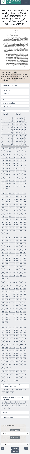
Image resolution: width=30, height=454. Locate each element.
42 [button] (17, 127)
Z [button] (9, 408)
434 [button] (25, 294)
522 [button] (7, 336)
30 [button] (8, 124)
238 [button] (14, 208)
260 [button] (17, 216)
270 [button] (3, 222)
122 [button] (7, 157)
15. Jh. (4, 433)
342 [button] (3, 255)
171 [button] (7, 177)
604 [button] (17, 372)
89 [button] (23, 141)
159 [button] (14, 172)
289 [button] (21, 228)
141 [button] (25, 163)
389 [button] (21, 272)
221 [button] (3, 202)
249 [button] (3, 213)
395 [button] (17, 275)
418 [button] (17, 288)
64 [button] (2, 136)
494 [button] (14, 320)
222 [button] (7, 202)
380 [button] (14, 269)
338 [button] (14, 252)
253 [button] (17, 213)
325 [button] (17, 246)
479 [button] (10, 314)
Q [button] (17, 405)
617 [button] (14, 377)
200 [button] (3, 193)
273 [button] (14, 222)
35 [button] (23, 124)
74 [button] (5, 138)
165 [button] (10, 174)
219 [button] (21, 199)
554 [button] (25, 347)
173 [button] (14, 177)
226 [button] (21, 202)
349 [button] (3, 258)
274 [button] (17, 222)
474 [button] (17, 311)
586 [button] (14, 362)
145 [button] (14, 166)
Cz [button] (9, 402)
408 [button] (7, 285)
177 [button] (3, 180)
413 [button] (25, 285)
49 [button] (11, 130)
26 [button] (23, 121)
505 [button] (21, 327)
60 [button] (17, 133)
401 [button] (7, 282)
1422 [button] (16, 390)
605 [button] (21, 372)
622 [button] (7, 380)
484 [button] (3, 317)
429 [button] (7, 294)
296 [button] (21, 231)
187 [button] (14, 183)
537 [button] (10, 341)
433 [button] (21, 294)
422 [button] (7, 291)
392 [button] (7, 275)
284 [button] (3, 228)
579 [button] (14, 359)
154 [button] (21, 169)
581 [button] (21, 359)
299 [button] (7, 233)
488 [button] (17, 317)
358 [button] (10, 261)
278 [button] (7, 225)
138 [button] (14, 163)
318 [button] (17, 244)
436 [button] (7, 297)
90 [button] (25, 141)
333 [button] (21, 249)
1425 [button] (3, 393)
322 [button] (7, 246)
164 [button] (7, 174)
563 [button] (7, 353)
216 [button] (10, 199)
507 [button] (3, 330)
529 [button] (7, 339)
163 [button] (3, 174)
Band (16, 451)
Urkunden (6, 111)
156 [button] (3, 172)
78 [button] (17, 138)
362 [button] (25, 261)
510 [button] (14, 330)
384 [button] (3, 272)
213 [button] (25, 196)
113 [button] (25, 151)
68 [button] (14, 136)
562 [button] (3, 353)
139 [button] (17, 163)
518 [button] (17, 333)
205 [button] (21, 193)
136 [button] (7, 163)
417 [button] (14, 288)
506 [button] (25, 327)
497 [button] (25, 320)
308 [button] (7, 241)
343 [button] (7, 255)
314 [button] (3, 244)
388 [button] (17, 272)
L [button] (5, 405)
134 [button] (25, 160)
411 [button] (17, 285)
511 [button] (17, 330)
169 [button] (25, 174)
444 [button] (10, 300)
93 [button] (8, 144)
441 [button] (25, 297)
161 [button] (21, 172)
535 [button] (3, 341)
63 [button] (25, 133)
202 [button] (10, 193)
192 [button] (7, 186)
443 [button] (7, 300)
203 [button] (14, 193)
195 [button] (17, 186)
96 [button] (17, 144)
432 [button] (17, 294)
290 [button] (25, 228)
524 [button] (14, 336)
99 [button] (25, 144)
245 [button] (14, 210)
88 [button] (20, 141)
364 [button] (7, 264)
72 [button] (25, 136)
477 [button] (3, 314)
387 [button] (14, 272)
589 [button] (25, 362)
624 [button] (14, 380)
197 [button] (25, 186)
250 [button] (7, 213)
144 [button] (10, 166)
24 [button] (17, 121)
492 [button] (7, 320)
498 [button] (3, 323)
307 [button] (3, 241)
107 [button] (3, 151)
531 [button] (14, 339)
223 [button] (10, 202)
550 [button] (10, 347)
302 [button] (10, 238)
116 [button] (10, 154)
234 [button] (25, 205)
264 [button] (7, 219)
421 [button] (3, 291)
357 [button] (7, 261)
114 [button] (3, 154)
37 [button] (2, 127)
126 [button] (21, 157)
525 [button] (17, 336)
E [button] (14, 402)
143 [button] (7, 166)
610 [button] (14, 375)
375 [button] (21, 267)
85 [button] (11, 141)
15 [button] (17, 118)
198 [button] (3, 189)
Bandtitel (6, 94)
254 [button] (21, 213)
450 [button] (7, 303)
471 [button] (7, 311)
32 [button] (14, 124)
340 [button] (21, 252)
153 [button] (17, 169)
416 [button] (10, 288)
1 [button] (2, 114)
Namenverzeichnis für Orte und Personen (13, 398)
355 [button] (25, 258)
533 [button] (21, 339)
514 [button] (3, 333)
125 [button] (17, 157)
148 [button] (25, 166)
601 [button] (7, 372)
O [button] (12, 405)
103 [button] (14, 149)
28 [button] (2, 124)
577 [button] (7, 359)
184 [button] (3, 183)
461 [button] (21, 305)
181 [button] (17, 180)
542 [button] (3, 344)
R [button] (19, 405)
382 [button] (21, 269)
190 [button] (25, 183)
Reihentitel (6, 90)
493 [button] (10, 320)
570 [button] (7, 356)
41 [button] (14, 127)
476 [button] (25, 311)
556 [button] (7, 350)
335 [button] (3, 252)
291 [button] (3, 231)
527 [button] (25, 336)
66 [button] (8, 136)
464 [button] (7, 308)
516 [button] (10, 333)
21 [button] (8, 121)
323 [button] (10, 246)
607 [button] (3, 375)
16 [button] (20, 118)
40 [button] (11, 127)
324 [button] (14, 246)
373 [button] (14, 267)
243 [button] (7, 210)
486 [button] (10, 317)
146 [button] (17, 166)
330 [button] (10, 249)
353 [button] (17, 258)
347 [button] (21, 255)
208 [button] (7, 196)
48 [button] (8, 130)
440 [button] (21, 297)
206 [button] (25, 193)
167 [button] (17, 174)
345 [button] (14, 255)
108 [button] (7, 151)
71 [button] (23, 136)
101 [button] (7, 149)
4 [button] (8, 114)
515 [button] (7, 333)
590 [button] (3, 364)
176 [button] (25, 177)
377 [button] (3, 269)
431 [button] (14, 294)
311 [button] (17, 241)
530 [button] (10, 339)
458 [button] (10, 305)
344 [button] (10, 255)
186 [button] (10, 183)
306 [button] (25, 238)
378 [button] (7, 269)
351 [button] (10, 258)
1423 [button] (20, 390)
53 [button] (23, 130)
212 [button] (21, 196)
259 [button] (14, 216)
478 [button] (7, 314)
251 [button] (10, 213)
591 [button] (7, 364)
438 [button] (14, 297)
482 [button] (21, 314)
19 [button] (2, 121)
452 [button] (14, 303)
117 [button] (14, 154)
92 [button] (5, 144)
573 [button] (17, 356)
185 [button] (7, 183)
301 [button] (7, 238)
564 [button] (10, 353)
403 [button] (14, 282)
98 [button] (23, 144)
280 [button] (14, 225)
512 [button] (21, 330)
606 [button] (25, 372)
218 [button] (17, 199)
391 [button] (3, 275)
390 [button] (25, 272)
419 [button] (21, 288)
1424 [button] (25, 390)
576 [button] (3, 359)
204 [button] (17, 193)
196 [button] (21, 186)
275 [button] (21, 222)
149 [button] (3, 169)
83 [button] (5, 141)
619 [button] (21, 377)
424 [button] (14, 291)
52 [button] (20, 130)
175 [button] (21, 177)
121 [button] (3, 157)
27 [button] (25, 121)
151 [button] (10, 169)
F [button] (16, 402)
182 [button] (21, 180)
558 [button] (14, 350)
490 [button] (25, 317)
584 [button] (7, 362)
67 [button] (11, 136)
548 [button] (3, 347)
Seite (16, 448)
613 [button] (25, 375)
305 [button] (21, 238)
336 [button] (7, 252)
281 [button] (17, 225)
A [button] (2, 402)
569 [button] (3, 356)
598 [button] (7, 367)
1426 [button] (7, 393)
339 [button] (17, 252)
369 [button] (25, 264)
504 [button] (17, 327)
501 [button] (7, 327)
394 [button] (14, 275)
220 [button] (25, 199)
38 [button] (5, 127)
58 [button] (11, 133)
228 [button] (3, 205)
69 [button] (17, 136)
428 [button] (3, 294)
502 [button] (10, 327)
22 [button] (11, 121)
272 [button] (10, 222)
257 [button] (7, 216)
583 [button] (3, 362)
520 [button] (25, 333)
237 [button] (10, 208)
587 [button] (17, 362)
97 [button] (20, 144)
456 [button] (3, 305)
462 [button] (25, 305)
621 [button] (3, 380)
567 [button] (21, 353)
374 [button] (17, 267)
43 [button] (20, 127)
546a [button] (21, 344)
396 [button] (21, 275)
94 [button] (11, 144)
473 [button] (14, 311)
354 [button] (21, 258)
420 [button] (25, 288)
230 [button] (10, 205)
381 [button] (17, 269)
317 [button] (14, 244)
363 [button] (3, 264)
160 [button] (17, 172)
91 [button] (2, 144)
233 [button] (21, 205)
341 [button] (25, 252)
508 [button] (7, 330)
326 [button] (21, 246)
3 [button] (6, 114)
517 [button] (14, 333)
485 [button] (7, 317)
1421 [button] (12, 390)
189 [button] (21, 183)
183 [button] (25, 180)
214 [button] (3, 199)
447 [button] (21, 300)
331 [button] (14, 249)
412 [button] (21, 285)
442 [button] (3, 300)
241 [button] (25, 208)
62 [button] (23, 133)
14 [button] (14, 118)
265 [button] (10, 219)
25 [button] (20, 121)
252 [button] (14, 213)
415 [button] (7, 288)
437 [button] (10, 297)
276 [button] (25, 222)
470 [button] (3, 311)
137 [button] (10, 163)
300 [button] (3, 238)
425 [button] (17, 291)
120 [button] (25, 154)
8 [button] (17, 114)
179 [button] (10, 180)
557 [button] (10, 350)
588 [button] (21, 362)
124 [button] (14, 157)
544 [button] (10, 344)
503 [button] (14, 327)
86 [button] (14, 141)
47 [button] (5, 130)
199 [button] (7, 189)
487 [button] (14, 317)
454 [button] (21, 303)
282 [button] (21, 225)
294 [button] (14, 231)
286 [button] (10, 228)
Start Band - (10, 85)
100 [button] (3, 149)
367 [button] (17, 264)
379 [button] (10, 269)
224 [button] (14, 202)
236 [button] (7, 208)
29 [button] (5, 124)
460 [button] (17, 305)
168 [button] (21, 174)
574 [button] (21, 356)
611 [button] (17, 375)
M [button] (7, 405)
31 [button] (11, 124)
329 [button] (7, 249)
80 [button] (23, 138)
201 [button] (7, 193)
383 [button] (25, 269)
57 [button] (8, 133)
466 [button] (14, 308)
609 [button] (10, 375)
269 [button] (25, 219)
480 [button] (14, 314)
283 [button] (25, 225)
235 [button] (3, 208)
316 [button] (10, 244)
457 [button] (7, 305)
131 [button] (14, 160)
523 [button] (10, 336)
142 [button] (3, 166)
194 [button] (14, 186)
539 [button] (17, 341)
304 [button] (17, 238)
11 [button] (5, 118)
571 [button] (10, 356)
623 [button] (10, 380)
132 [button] (17, 160)
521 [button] (3, 336)
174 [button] (17, 177)
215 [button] (7, 199)
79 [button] (20, 138)
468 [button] (21, 308)
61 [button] (20, 133)
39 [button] (8, 127)
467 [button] (17, 308)
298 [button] (3, 233)
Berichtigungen (8, 417)
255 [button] (25, 213)
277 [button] (3, 225)
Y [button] (7, 408)
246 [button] (17, 210)
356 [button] (3, 261)
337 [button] (10, 252)
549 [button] (7, 347)
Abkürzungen (7, 106)
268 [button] (21, 219)
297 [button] (25, 231)
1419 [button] (3, 390)
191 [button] (3, 186)
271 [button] (7, 222)
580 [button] (17, 359)
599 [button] (10, 367)
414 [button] (3, 288)
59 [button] (14, 133)
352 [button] (14, 258)
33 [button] (17, 124)
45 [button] (25, 127)
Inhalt (5, 97)
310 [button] (14, 241)
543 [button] (7, 344)
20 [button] (5, 121)
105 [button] (21, 149)
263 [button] (3, 219)
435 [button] (3, 297)
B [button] (4, 402)
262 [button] (25, 216)
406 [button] (25, 282)
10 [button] (2, 118)
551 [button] (14, 347)
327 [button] (25, 246)
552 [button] (17, 347)
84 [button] (8, 141)
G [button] (18, 402)
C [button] (6, 402)
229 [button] (7, 205)
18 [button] (25, 118)
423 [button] (10, 291)
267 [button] (17, 219)
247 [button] (21, 210)
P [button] (15, 405)
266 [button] (14, 219)
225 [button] (17, 202)
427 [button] (25, 291)
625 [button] (17, 380)
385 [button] (7, 272)
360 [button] (17, 261)
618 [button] (17, 377)
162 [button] (25, 172)
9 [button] (19, 114)
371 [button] (7, 267)
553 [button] (21, 347)
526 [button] (21, 336)
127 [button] (25, 157)
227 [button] (25, 202)
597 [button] (3, 367)
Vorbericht (6, 100)
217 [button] (14, 199)
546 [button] (17, 344)
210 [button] (14, 196)
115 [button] (7, 154)
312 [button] (21, 241)
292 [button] (7, 231)
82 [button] (2, 141)
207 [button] (3, 196)
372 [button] (10, 267)
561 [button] (25, 350)
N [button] (10, 405)
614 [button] (3, 377)
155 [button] (25, 169)
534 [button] (25, 339)
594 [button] (17, 364)
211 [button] (17, 196)
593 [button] (14, 364)
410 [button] (14, 285)
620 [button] (25, 377)
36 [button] (25, 124)
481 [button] (17, 314)
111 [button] (17, 151)
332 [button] (17, 249)
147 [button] (21, 166)
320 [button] (25, 244)
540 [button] (21, 341)
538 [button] (14, 341)
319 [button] (21, 244)
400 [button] (3, 282)
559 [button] (17, 350)
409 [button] (10, 285)
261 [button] (21, 216)
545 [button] (14, 344)
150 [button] (7, 169)
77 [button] (14, 138)
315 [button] (7, 244)
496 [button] (21, 320)
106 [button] (25, 149)
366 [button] (14, 264)
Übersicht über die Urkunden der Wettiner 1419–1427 (13, 386)
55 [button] (2, 133)
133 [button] (21, 160)
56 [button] (5, 133)
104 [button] (17, 149)
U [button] (26, 405)
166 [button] (14, 174)
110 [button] (14, 151)
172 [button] (10, 177)
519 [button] (21, 333)
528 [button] (3, 339)
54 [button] (25, 130)
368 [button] (21, 264)
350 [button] (7, 258)
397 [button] (25, 275)
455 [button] (25, 303)
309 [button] (10, 241)
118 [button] (17, 154)
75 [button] (8, 138)
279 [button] (10, 225)
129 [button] (7, 160)
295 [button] (17, 231)
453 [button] (17, 303)
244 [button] (10, 210)
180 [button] (14, 180)
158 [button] (10, 172)
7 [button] (15, 114)
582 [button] (25, 359)
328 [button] (3, 249)
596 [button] (25, 364)
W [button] (4, 408)
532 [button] (17, 339)
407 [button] (3, 285)
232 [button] (17, 205)
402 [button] (10, 282)
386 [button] (10, 272)
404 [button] (17, 282)
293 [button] (10, 231)
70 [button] (20, 136)
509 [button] (10, 330)
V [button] (2, 408)
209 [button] (10, 196)
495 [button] (17, 320)
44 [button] (23, 127)
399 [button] (7, 278)
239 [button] (17, 208)
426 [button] (21, 291)
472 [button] (10, 311)
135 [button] (3, 163)
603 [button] (14, 372)
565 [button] (14, 353)
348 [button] (25, 255)
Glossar (5, 412)
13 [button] (11, 118)
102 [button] (10, 149)
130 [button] (10, 160)
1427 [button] (12, 393)
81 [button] (25, 138)
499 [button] (7, 323)
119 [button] (21, 154)
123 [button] (10, 157)
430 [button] (10, 294)
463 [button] (3, 308)
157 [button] (7, 172)
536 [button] (7, 341)
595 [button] (21, 364)
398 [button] (3, 278)
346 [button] (17, 255)
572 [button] (14, 356)
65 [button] (5, 136)
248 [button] (25, 210)
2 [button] (4, 114)
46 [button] (2, 130)
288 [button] (17, 228)
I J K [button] (24, 402)
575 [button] (25, 356)
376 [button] (25, 267)
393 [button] (10, 275)
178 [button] (7, 180)
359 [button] (14, 261)
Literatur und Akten (9, 103)
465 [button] (10, 308)
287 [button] (14, 228)
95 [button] (14, 144)
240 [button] (21, 208)
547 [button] (25, 344)
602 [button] (10, 372)
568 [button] (25, 353)
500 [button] (3, 327)
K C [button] (3, 405)
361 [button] (21, 261)
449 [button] (3, 303)
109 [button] (10, 151)
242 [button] (3, 210)
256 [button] (3, 216)
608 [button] (7, 375)
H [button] (20, 402)
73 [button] (2, 138)
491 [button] (3, 320)
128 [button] (3, 160)
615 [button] (7, 377)
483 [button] (25, 314)
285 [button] (7, 228)
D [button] (11, 402)
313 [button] (25, 241)
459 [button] (14, 305)
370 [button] (3, 267)
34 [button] (20, 124)
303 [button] (14, 238)
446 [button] (17, 300)
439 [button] (17, 297)
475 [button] (21, 311)
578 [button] (10, 359)
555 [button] (3, 350)
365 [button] (10, 264)
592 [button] (10, 364)
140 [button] (21, 163)
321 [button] (3, 246)
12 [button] (8, 118)
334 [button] (25, 249)
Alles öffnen (15, 430)
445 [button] (14, 300)
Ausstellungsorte (7, 445)
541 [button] (25, 341)
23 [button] (14, 121)
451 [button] (10, 303)
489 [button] (21, 317)
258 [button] (10, 216)
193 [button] (10, 186)
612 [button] (21, 375)
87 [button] (17, 141)
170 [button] (3, 177)
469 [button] (25, 308)
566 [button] (17, 353)
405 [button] (21, 282)
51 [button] (17, 130)
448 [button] (25, 300)
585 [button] (10, 362)
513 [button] (25, 330)
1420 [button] (7, 390)
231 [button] (14, 205)
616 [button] (10, 377)
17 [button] (23, 118)
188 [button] (17, 183)
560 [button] (21, 350)
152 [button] (14, 169)
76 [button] (11, 138)
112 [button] (21, 151)
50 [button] (14, 130)
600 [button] (3, 372)
